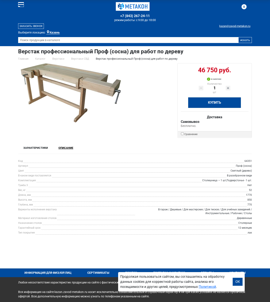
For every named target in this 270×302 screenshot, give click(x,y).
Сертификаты (98, 272)
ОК (237, 282)
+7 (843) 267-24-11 (135, 16)
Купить (214, 103)
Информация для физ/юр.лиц (48, 272)
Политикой (207, 287)
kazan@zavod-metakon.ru (234, 26)
